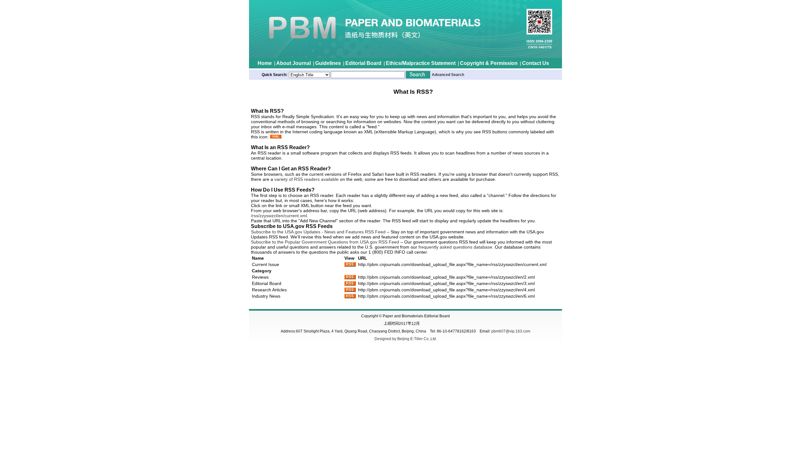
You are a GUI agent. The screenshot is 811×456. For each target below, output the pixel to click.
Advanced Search (448, 75)
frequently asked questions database (455, 247)
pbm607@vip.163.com (510, 331)
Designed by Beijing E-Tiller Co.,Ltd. (405, 339)
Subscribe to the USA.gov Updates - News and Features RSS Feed (318, 231)
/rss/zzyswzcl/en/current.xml (279, 215)
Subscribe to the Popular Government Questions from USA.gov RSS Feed (325, 241)
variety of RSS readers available (306, 179)
